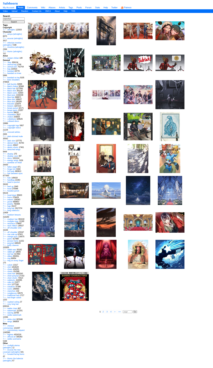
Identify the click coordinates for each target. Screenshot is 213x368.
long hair (11, 208)
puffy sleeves (13, 245)
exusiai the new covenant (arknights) (12, 351)
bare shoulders (13, 80)
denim (10, 145)
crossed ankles (13, 132)
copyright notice (14, 128)
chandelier (12, 115)
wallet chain (12, 308)
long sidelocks (13, 210)
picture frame (13, 241)
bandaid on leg (13, 78)
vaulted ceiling (13, 302)
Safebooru (10, 3)
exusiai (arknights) (15, 38)
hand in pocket (13, 182)
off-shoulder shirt (14, 228)
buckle (10, 112)
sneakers (11, 287)
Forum (88, 7)
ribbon (10, 256)
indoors (10, 199)
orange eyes (12, 236)
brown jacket (13, 108)
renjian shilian (13, 58)
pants (10, 239)
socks (10, 289)
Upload (14, 11)
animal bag (12, 64)
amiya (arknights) (14, 34)
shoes (10, 269)
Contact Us (36, 11)
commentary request (16, 330)
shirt (9, 267)
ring (9, 258)
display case (13, 156)
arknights (11, 30)
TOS (73, 11)
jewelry (10, 204)
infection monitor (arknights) (12, 44)
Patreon (127, 7)
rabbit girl (11, 252)
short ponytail (13, 276)
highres (10, 334)
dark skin (11, 141)
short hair (11, 273)
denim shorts (13, 147)
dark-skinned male (15, 136)
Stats (97, 7)
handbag (11, 180)
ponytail (10, 243)
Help (105, 7)
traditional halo (13, 295)
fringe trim (11, 169)
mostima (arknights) (15, 47)
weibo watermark (14, 315)
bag (9, 69)
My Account (8, 7)
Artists (62, 7)
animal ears (12, 67)
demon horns (13, 143)
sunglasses (12, 293)
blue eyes (11, 95)
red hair (10, 254)
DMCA (48, 11)
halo (9, 178)
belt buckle (12, 84)
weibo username (14, 339)
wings (10, 321)
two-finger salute (14, 297)
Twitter (114, 7)
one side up (12, 234)
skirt (9, 284)
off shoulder (12, 232)
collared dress (13, 121)
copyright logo (13, 125)
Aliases (52, 7)
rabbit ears (12, 250)
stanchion (11, 291)
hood (9, 189)
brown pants (12, 110)
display (10, 154)
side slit (10, 282)
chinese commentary (8, 327)
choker (10, 117)
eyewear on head (14, 162)
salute (10, 265)
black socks (12, 93)
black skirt (12, 91)
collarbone (12, 119)
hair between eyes (15, 173)
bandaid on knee (14, 73)
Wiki (43, 7)
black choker (13, 86)
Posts (20, 7)
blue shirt (11, 99)
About (57, 11)
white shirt (12, 319)
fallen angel (12, 167)
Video (5, 11)
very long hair (13, 304)
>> (119, 312)
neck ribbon (12, 226)
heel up (10, 186)
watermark (12, 310)
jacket (10, 202)
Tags (71, 7)
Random (24, 11)
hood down (12, 195)
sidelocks (11, 280)
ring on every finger (15, 260)
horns (10, 197)
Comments (32, 7)
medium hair (12, 219)
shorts (10, 271)
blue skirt (11, 101)
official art (11, 337)
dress (10, 158)
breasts (10, 106)
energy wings (13, 160)
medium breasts (14, 215)
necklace (11, 223)
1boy (9, 62)
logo (9, 206)
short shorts (12, 278)
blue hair (11, 97)
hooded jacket (13, 191)
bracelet (11, 104)
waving (10, 313)
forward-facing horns (15, 354)
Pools (79, 7)
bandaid (10, 71)
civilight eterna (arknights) (11, 346)
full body (11, 171)
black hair (11, 88)
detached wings (13, 149)
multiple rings (13, 221)
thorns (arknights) (14, 51)
